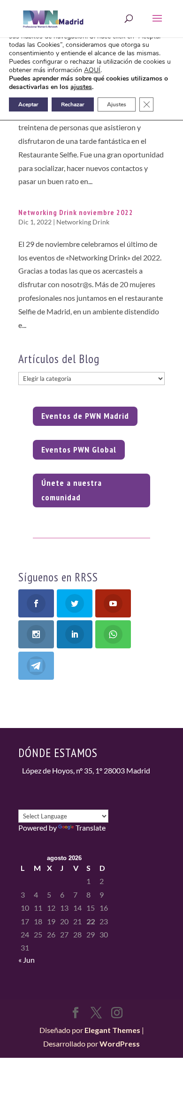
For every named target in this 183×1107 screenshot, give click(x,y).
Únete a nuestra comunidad (71, 490)
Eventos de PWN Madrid (85, 415)
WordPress (119, 1043)
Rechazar (72, 104)
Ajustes (116, 104)
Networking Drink (82, 222)
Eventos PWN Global (78, 449)
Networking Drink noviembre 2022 (75, 212)
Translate (91, 827)
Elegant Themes (112, 1029)
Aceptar (28, 104)
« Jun (26, 959)
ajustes (81, 87)
